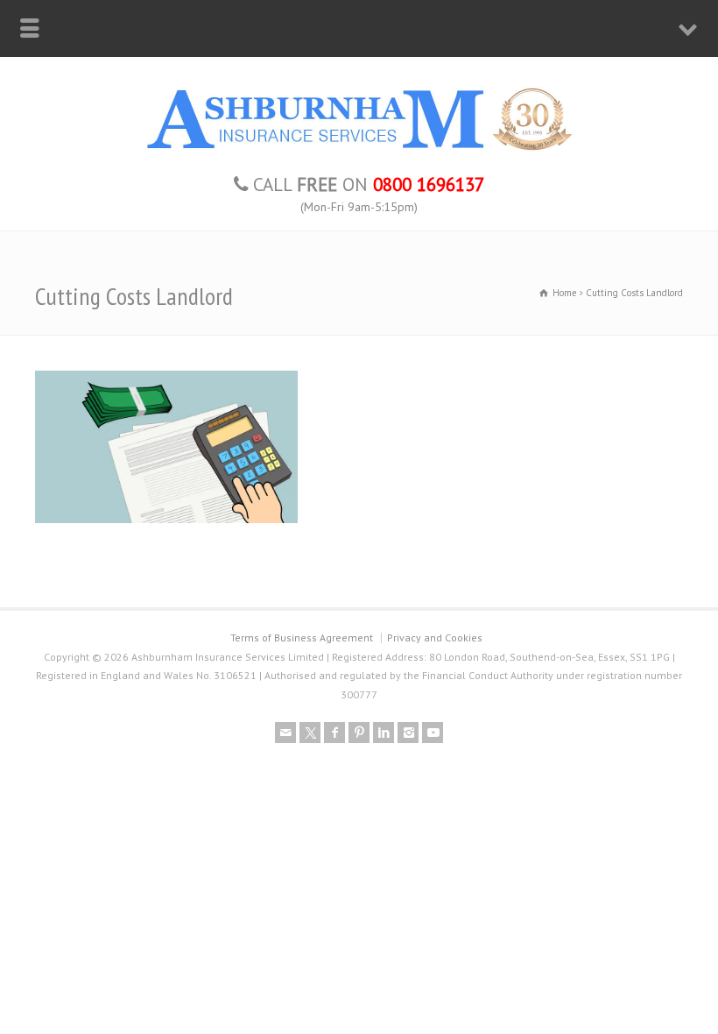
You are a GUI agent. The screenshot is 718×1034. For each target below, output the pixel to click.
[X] (309, 732)
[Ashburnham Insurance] (359, 151)
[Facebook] (334, 732)
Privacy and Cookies (434, 637)
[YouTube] (432, 732)
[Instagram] (408, 732)
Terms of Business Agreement (301, 637)
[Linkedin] (383, 732)
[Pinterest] (359, 732)
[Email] (285, 732)
